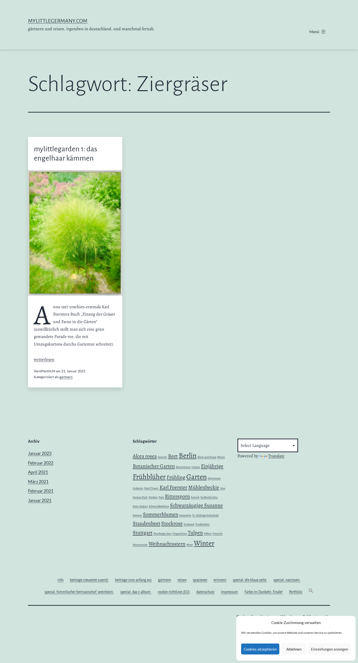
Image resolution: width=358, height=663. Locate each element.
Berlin (188, 455)
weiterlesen (44, 359)
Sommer (137, 515)
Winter (204, 543)
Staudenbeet (146, 523)
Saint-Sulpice (140, 506)
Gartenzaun (214, 478)
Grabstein (138, 488)
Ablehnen (293, 649)
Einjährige (212, 466)
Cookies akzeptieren (260, 649)
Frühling (176, 477)
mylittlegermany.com (57, 21)
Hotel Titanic (151, 488)
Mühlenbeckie (203, 487)
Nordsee (153, 497)
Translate (276, 456)
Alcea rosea (145, 456)
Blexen (221, 457)
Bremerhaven (183, 467)
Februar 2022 (40, 462)
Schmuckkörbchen (159, 506)
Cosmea (195, 467)
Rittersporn (177, 496)
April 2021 (38, 472)
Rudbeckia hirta (209, 497)
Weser (189, 545)
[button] (311, 592)
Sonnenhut (185, 515)
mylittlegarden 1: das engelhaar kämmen (65, 153)
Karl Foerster (173, 487)
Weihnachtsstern (167, 544)
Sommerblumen (160, 514)
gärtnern (66, 377)
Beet (173, 456)
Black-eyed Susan (207, 457)
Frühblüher (149, 476)
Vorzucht (218, 533)
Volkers (208, 533)
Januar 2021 (39, 500)
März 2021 (38, 481)
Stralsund (189, 524)
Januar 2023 (39, 453)
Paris (161, 497)
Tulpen (195, 532)
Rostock (195, 497)
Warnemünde (140, 545)
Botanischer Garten (154, 466)
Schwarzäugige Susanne (196, 505)
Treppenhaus (179, 533)
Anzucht (162, 457)
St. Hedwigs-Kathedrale (205, 515)
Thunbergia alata (162, 533)
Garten (196, 476)
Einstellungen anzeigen (329, 649)
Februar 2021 (40, 490)
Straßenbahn (202, 524)
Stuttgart (142, 532)
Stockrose (172, 523)
